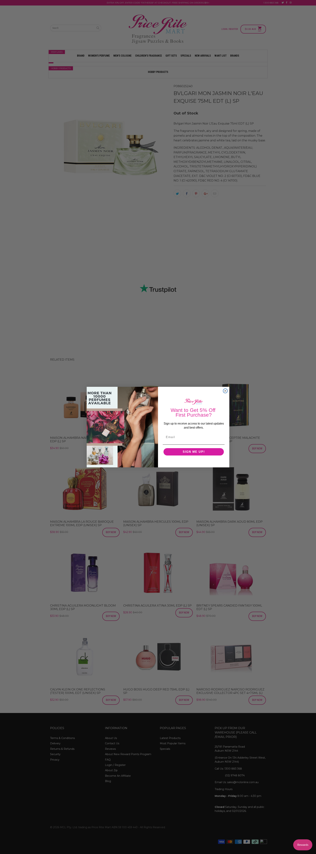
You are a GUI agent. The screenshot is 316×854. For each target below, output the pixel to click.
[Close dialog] (225, 391)
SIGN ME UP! (194, 451)
